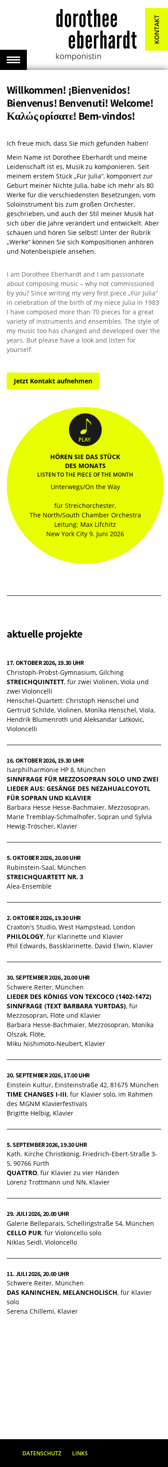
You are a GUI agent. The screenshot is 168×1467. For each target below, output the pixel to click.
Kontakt (156, 29)
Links (80, 1453)
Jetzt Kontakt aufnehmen (53, 381)
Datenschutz (41, 1453)
